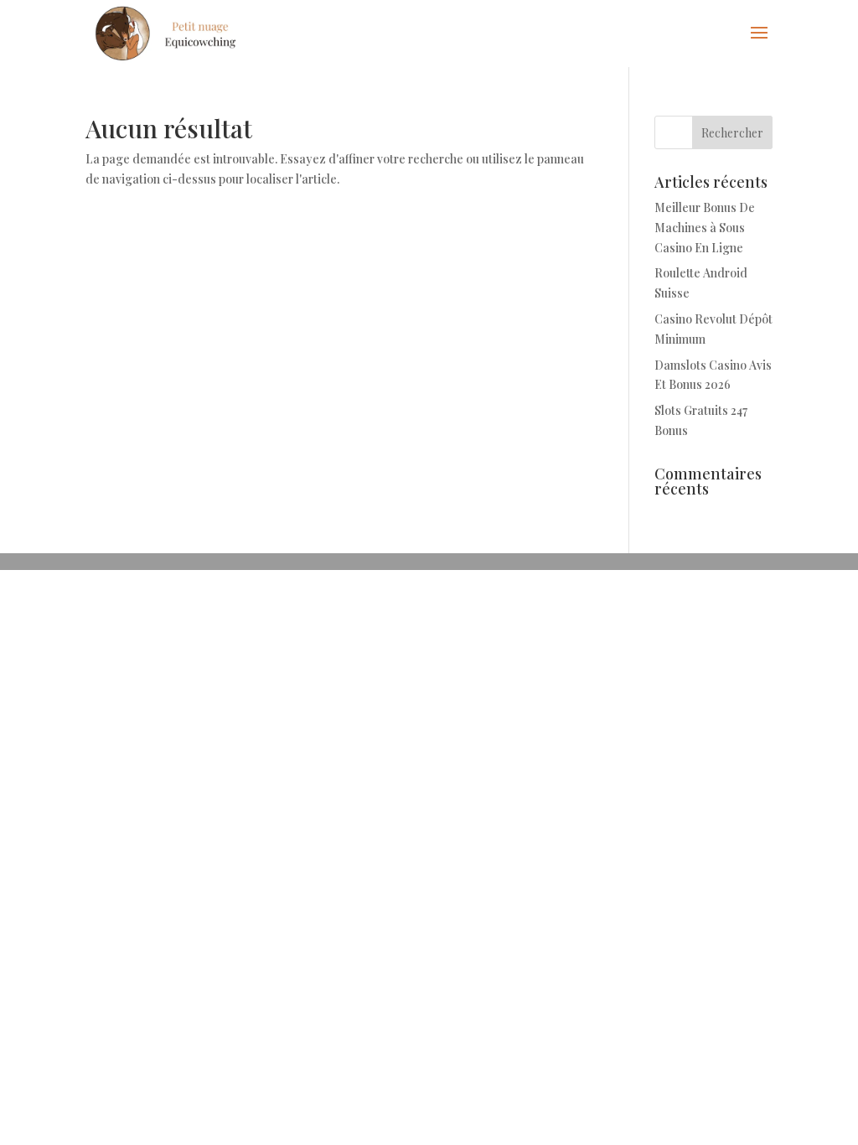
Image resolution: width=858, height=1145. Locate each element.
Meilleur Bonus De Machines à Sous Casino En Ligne (704, 227)
